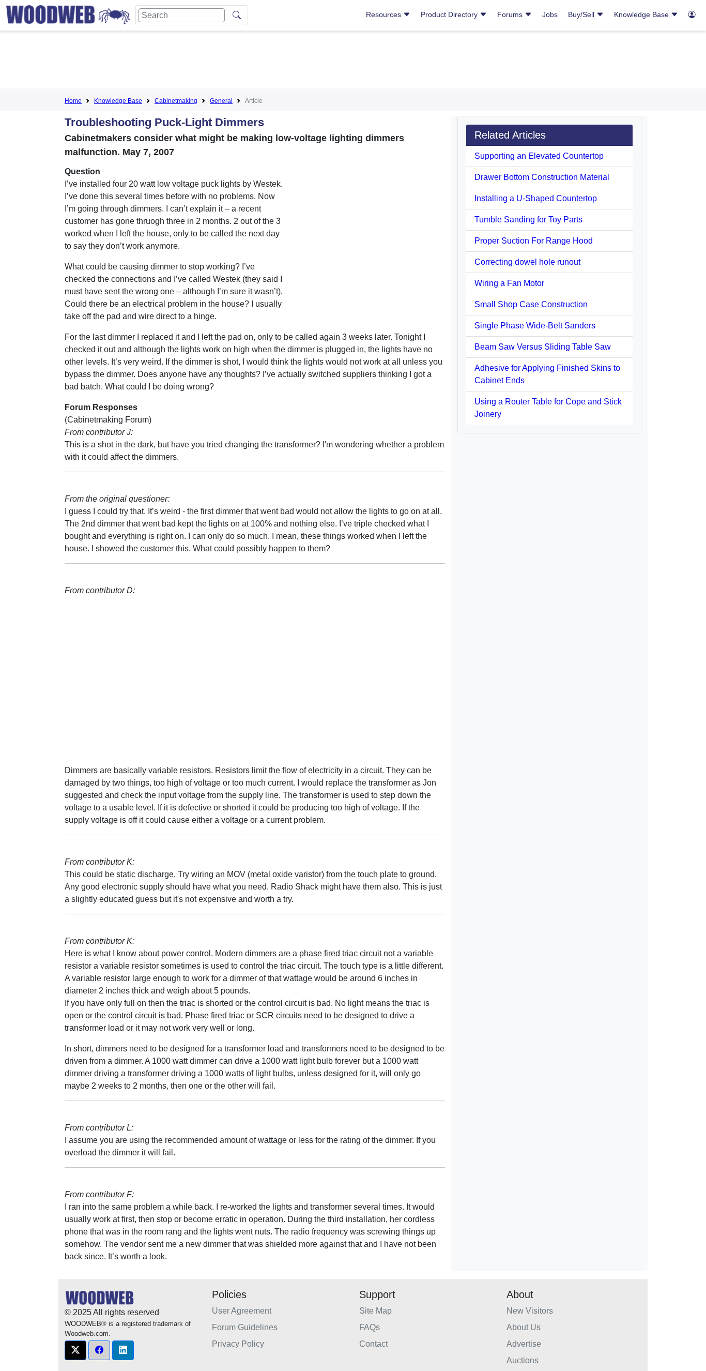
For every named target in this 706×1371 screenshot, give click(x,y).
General (221, 100)
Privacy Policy (238, 1343)
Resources (384, 14)
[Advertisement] (353, 61)
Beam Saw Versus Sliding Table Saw (542, 346)
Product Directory (450, 14)
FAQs (369, 1327)
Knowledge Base (642, 14)
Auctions (523, 1360)
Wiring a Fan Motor (509, 283)
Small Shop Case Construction (531, 304)
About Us (524, 1327)
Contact (373, 1343)
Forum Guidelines (245, 1327)
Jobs (550, 14)
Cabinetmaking (176, 100)
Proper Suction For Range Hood (533, 240)
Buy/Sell (582, 14)
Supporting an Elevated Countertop (539, 156)
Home (73, 100)
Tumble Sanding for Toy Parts (528, 219)
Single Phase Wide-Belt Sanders (534, 325)
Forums (511, 14)
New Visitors (530, 1310)
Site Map (375, 1310)
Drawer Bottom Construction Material (541, 177)
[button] (75, 1350)
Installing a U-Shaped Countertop (535, 198)
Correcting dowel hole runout (527, 262)
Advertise (524, 1343)
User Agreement (241, 1310)
